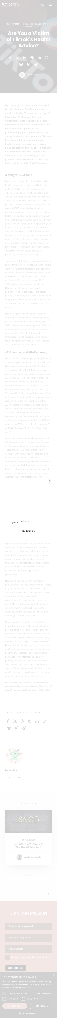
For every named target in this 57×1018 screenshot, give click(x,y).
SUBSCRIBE (28, 531)
